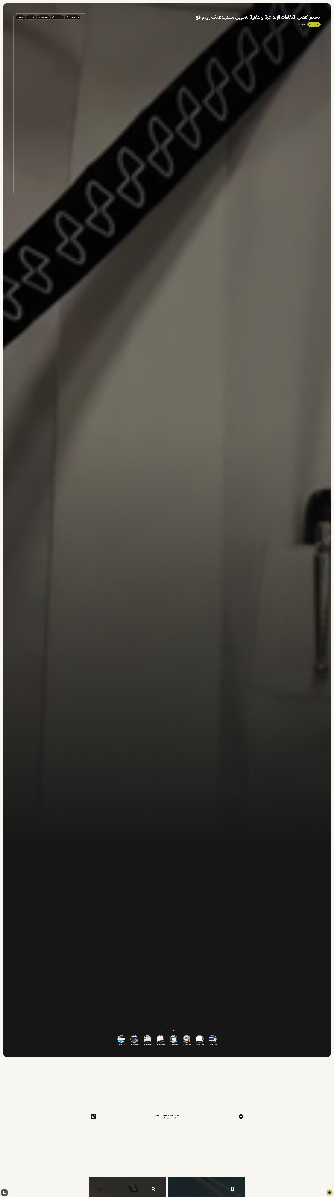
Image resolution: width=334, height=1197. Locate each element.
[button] (4, 1192)
